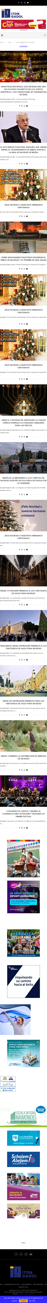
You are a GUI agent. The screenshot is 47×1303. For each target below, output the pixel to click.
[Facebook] (18, 3)
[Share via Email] (27, 106)
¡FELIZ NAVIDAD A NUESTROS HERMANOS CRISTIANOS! (23, 311)
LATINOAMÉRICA (26, 1284)
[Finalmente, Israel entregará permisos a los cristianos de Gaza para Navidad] (23, 625)
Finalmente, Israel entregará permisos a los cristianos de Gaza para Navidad (23, 647)
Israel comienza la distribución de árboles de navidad (23, 757)
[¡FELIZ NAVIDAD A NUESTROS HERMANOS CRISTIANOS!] (23, 290)
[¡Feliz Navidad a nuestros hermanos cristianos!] (23, 184)
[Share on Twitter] (22, 106)
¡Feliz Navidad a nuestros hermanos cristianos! (23, 206)
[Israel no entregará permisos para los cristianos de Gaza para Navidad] (23, 681)
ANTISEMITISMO (38, 1284)
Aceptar (23, 1301)
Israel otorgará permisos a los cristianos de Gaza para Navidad (23, 592)
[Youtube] (28, 3)
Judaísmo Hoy (23, 1287)
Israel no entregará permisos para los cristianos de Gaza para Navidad (23, 702)
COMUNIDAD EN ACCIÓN (12, 1284)
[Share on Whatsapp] (24, 106)
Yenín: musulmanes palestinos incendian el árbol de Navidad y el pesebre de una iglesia (24, 258)
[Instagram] (24, 3)
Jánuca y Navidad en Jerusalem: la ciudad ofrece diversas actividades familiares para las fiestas (23, 423)
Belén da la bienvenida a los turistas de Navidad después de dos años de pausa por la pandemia (23, 481)
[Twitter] (21, 3)
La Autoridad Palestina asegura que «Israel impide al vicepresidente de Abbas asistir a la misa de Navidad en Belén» (23, 150)
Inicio (1, 42)
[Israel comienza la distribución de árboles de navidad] (23, 736)
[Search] (45, 35)
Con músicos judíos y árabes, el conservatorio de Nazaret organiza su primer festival (23, 814)
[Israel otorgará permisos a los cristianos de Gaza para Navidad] (23, 570)
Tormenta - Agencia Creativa (26, 1294)
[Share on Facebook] (19, 106)
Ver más (32, 1301)
